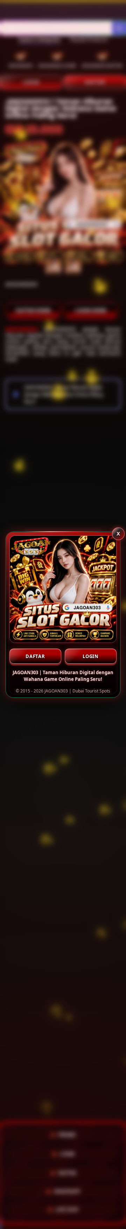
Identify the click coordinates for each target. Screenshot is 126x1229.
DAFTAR (35, 656)
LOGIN (91, 656)
